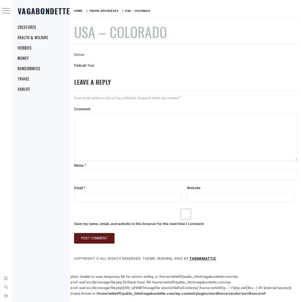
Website (194, 188)
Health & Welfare (33, 37)
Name (80, 165)
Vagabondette (44, 10)
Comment (82, 109)
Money (23, 58)
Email (80, 188)
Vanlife (24, 89)
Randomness (29, 68)
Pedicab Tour (84, 65)
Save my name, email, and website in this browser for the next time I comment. (139, 224)
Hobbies (25, 48)
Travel (23, 79)
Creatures (27, 27)
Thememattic (202, 258)
